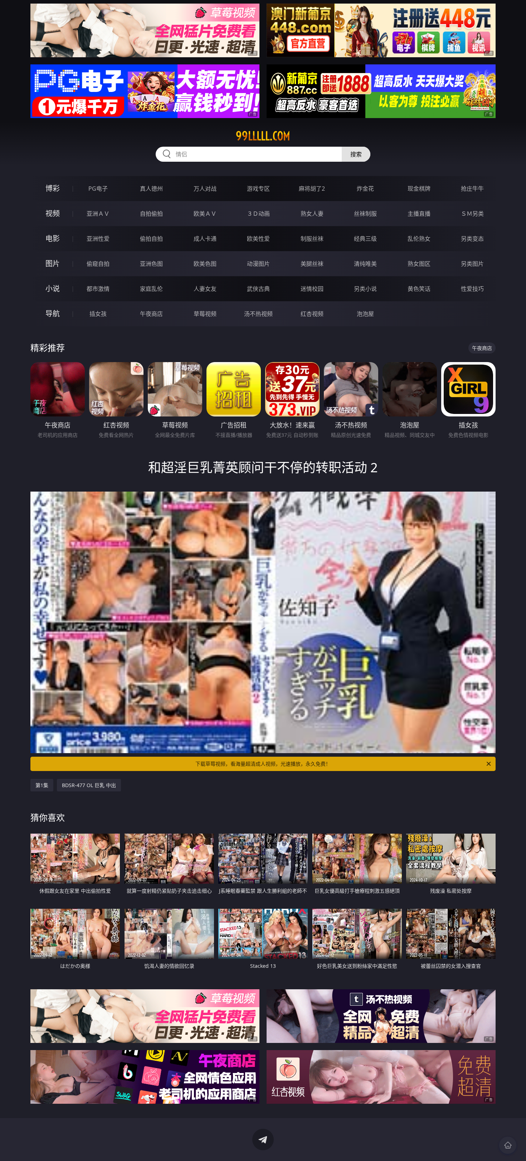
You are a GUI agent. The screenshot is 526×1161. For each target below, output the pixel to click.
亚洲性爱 (98, 239)
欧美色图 (205, 264)
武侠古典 (258, 289)
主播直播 (419, 214)
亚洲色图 (151, 264)
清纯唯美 (365, 264)
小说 (52, 288)
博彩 (52, 188)
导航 (52, 313)
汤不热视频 (258, 314)
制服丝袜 (312, 239)
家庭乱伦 (151, 289)
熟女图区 (419, 264)
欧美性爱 (258, 239)
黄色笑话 (419, 289)
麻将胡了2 (312, 188)
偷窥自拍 (98, 264)
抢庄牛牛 (472, 188)
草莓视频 (205, 314)
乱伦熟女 (419, 239)
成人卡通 (205, 239)
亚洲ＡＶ (98, 214)
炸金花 (365, 188)
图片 (52, 263)
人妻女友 (205, 289)
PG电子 (98, 188)
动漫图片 (258, 264)
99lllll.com (263, 136)
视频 (52, 213)
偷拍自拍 (151, 239)
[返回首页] (507, 1145)
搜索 (356, 154)
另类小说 (365, 289)
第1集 (41, 785)
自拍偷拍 (151, 214)
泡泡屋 (365, 314)
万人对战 (205, 188)
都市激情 (98, 289)
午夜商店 (151, 314)
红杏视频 (312, 314)
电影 (52, 238)
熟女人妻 (312, 214)
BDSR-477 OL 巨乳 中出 (89, 785)
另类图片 (472, 264)
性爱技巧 (472, 289)
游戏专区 (258, 188)
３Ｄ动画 (258, 214)
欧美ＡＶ (205, 214)
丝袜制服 (365, 214)
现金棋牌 (419, 188)
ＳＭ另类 (472, 214)
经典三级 (365, 239)
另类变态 (472, 239)
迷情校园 (312, 289)
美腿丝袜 (312, 264)
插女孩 (98, 314)
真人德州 (151, 188)
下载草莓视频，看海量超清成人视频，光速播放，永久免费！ (263, 763)
